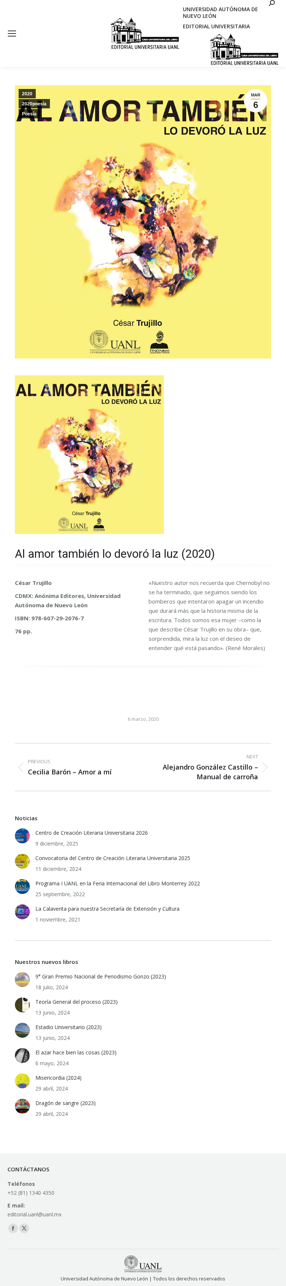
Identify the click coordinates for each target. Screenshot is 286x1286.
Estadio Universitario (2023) (68, 1027)
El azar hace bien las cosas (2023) (76, 1052)
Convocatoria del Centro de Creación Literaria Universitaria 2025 (112, 858)
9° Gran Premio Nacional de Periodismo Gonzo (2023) (100, 976)
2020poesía (34, 103)
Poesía (29, 114)
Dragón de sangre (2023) (65, 1103)
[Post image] (22, 835)
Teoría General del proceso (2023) (76, 1001)
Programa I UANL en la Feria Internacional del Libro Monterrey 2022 (117, 883)
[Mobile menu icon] (11, 33)
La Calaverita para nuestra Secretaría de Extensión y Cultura (107, 908)
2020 (27, 93)
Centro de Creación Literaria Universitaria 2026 (91, 832)
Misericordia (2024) (58, 1077)
